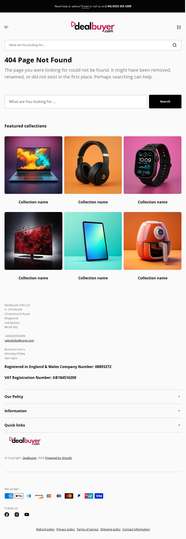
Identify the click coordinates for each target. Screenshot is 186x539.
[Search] (172, 45)
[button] (6, 27)
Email (85, 6)
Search (162, 101)
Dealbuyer (30, 458)
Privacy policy (64, 529)
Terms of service (86, 529)
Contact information (134, 529)
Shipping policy (108, 529)
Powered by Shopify (58, 458)
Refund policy (43, 529)
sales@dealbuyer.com (19, 340)
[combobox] (91, 45)
